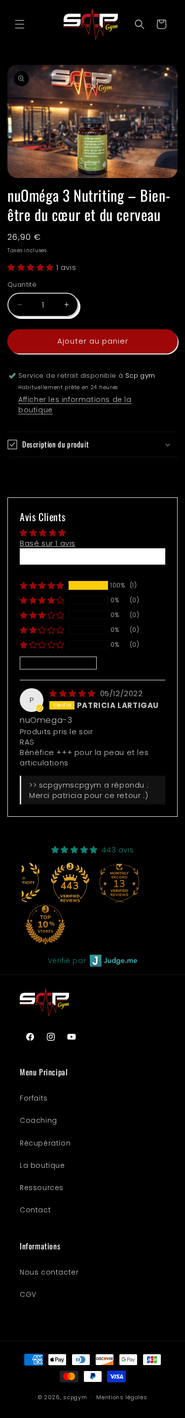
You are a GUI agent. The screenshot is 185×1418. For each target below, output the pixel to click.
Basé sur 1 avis (47, 543)
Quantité (22, 284)
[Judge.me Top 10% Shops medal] (45, 924)
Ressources (42, 1188)
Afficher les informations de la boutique (75, 405)
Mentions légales (121, 1397)
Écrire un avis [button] (92, 556)
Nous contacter (49, 1272)
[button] (20, 24)
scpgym (75, 1397)
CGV (28, 1294)
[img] (73, 693)
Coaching (38, 1120)
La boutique (42, 1165)
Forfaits (34, 1098)
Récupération (45, 1143)
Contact (35, 1210)
